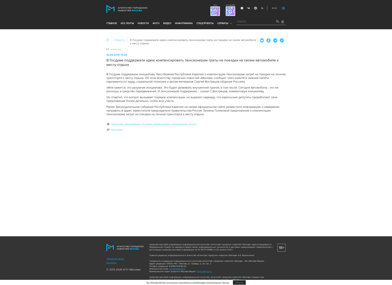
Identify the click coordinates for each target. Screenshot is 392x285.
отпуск (192, 124)
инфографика (184, 23)
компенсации (161, 124)
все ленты (127, 23)
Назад (109, 40)
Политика (117, 129)
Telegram (255, 8)
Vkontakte (248, 8)
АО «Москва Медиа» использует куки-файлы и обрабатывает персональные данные (187, 282)
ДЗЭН (242, 8)
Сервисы (222, 23)
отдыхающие (179, 124)
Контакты (111, 262)
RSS (262, 8)
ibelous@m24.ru (204, 271)
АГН (215, 5)
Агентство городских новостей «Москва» (132, 9)
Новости (119, 40)
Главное (111, 23)
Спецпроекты (204, 23)
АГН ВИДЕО (230, 5)
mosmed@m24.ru (177, 269)
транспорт (117, 124)
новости (143, 23)
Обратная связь (115, 258)
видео (167, 23)
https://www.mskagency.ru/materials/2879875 (282, 40)
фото (156, 23)
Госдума (146, 124)
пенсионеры (132, 124)
